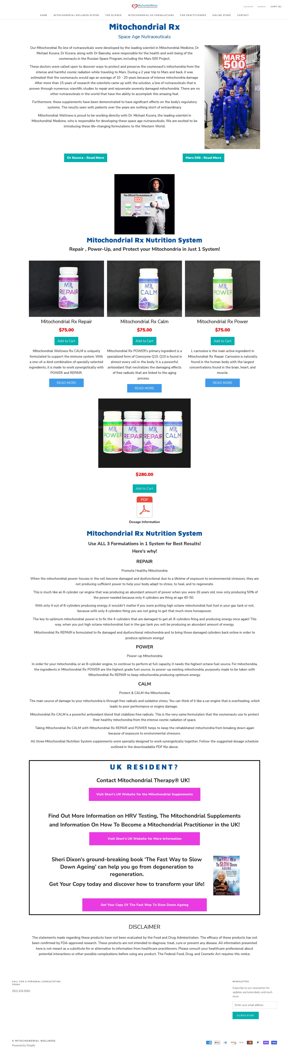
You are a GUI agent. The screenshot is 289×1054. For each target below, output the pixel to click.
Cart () (276, 6)
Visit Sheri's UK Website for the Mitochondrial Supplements (144, 794)
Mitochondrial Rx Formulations (151, 15)
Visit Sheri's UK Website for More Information (145, 838)
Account (248, 7)
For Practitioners (193, 15)
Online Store (222, 15)
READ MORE (66, 383)
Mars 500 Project (156, 58)
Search (262, 7)
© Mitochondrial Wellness (34, 1040)
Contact (243, 15)
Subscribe (245, 1015)
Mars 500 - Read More (203, 157)
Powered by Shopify (23, 1045)
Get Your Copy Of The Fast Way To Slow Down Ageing (144, 905)
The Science (113, 15)
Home (43, 15)
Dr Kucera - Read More (85, 157)
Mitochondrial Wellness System (76, 15)
